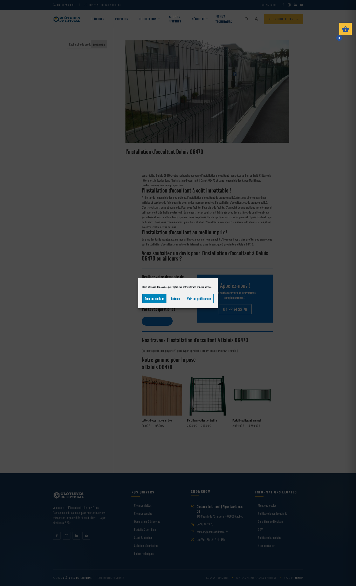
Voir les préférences (199, 298)
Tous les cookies (154, 298)
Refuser (175, 298)
